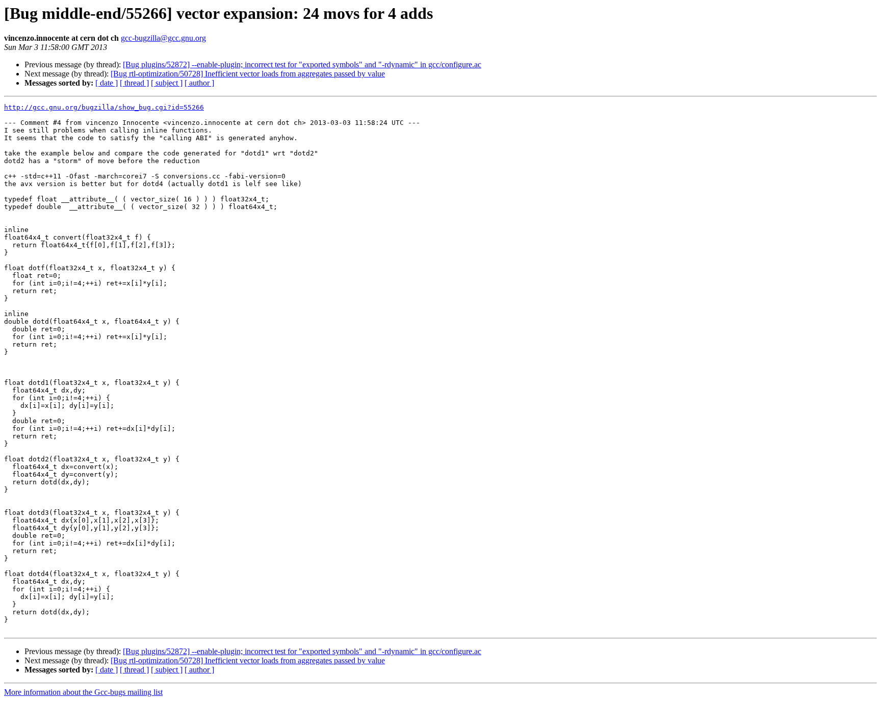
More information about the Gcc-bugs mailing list (83, 692)
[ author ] (199, 83)
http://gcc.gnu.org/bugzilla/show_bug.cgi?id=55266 (104, 107)
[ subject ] (167, 83)
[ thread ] (134, 83)
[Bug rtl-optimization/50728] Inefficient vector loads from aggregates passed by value (248, 73)
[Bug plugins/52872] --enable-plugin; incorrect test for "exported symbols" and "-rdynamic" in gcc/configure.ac (302, 64)
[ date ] (106, 83)
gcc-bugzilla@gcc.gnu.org (163, 38)
